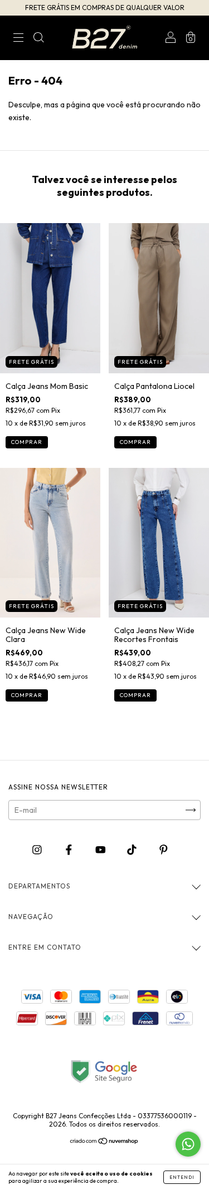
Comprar (26, 442)
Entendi (182, 1177)
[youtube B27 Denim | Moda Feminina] (101, 850)
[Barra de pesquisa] (38, 39)
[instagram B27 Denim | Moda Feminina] (38, 850)
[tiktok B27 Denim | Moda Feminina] (132, 850)
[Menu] (18, 39)
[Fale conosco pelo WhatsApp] (188, 1144)
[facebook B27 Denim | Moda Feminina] (69, 850)
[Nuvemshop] (104, 1142)
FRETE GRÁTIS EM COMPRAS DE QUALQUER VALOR (104, 7)
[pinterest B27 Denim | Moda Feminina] (163, 850)
